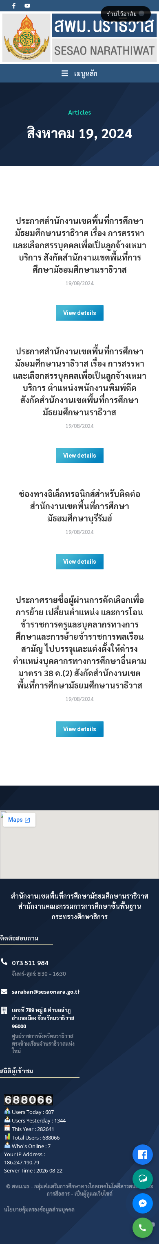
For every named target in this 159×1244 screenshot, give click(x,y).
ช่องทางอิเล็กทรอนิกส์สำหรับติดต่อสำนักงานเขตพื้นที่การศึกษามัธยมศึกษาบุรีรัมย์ (79, 505)
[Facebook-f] (14, 5)
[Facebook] (142, 1154)
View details (79, 313)
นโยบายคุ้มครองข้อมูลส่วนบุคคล (39, 1209)
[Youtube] (27, 5)
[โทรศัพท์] (142, 1228)
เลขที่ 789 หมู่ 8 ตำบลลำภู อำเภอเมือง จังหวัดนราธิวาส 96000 (43, 1018)
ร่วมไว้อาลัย (122, 14)
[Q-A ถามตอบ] (142, 1179)
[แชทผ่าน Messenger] (142, 1203)
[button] (79, 73)
